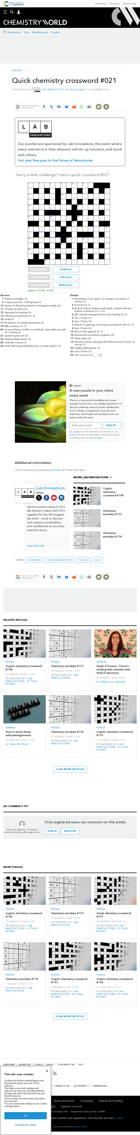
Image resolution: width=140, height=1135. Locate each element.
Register (70, 831)
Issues (50, 1064)
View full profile (35, 545)
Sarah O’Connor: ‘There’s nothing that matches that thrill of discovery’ (113, 669)
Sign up (111, 425)
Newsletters (14, 32)
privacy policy (96, 437)
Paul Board (77, 89)
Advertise (24, 1064)
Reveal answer (39, 285)
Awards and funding (111, 1100)
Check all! (65, 277)
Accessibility (81, 1086)
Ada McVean (19, 744)
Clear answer (39, 269)
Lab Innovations (52, 89)
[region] (25, 1100)
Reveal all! (66, 285)
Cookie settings (25, 1124)
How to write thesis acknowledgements (18, 733)
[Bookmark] (106, 107)
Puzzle (10, 662)
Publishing (100, 3)
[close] (125, 98)
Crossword (34, 560)
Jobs (27, 32)
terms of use (75, 434)
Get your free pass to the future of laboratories (55, 160)
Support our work (71, 1106)
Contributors (66, 1064)
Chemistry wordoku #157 (112, 512)
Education (114, 3)
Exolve (57, 470)
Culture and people (59, 560)
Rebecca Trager (113, 681)
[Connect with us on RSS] (55, 1073)
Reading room (40, 32)
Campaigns (86, 1100)
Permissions (100, 1086)
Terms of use (62, 1086)
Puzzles (55, 32)
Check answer (39, 277)
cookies (118, 1118)
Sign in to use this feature (109, 98)
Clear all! (66, 269)
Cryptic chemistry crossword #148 (113, 492)
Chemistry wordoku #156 (112, 534)
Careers (11, 727)
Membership (130, 3)
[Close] (47, 1071)
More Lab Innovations (90, 477)
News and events (64, 1100)
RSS (81, 1064)
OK (25, 1115)
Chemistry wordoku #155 (67, 913)
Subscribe (9, 1064)
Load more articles (70, 769)
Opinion (101, 662)
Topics (38, 1064)
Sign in (52, 831)
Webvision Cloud (78, 1126)
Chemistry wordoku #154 (22, 979)
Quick (97, 560)
